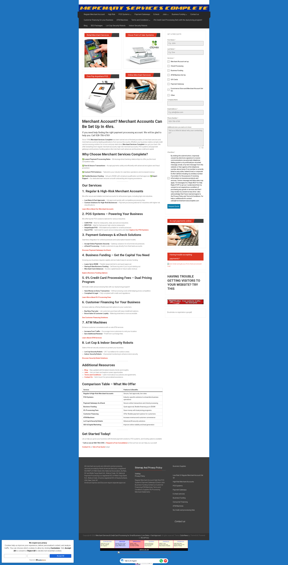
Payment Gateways (142, 14)
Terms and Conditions (139, 20)
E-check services (179, 494)
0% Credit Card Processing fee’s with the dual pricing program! (178, 20)
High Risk (111, 14)
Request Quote (174, 206)
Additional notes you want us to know (179, 127)
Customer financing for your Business (98, 20)
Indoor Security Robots (138, 26)
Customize (15, 556)
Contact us (194, 14)
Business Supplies (179, 466)
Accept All (60, 556)
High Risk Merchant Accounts (183, 482)
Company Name (172, 100)
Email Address (172, 109)
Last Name (171, 49)
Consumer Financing (180, 502)
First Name (171, 40)
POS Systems (124, 14)
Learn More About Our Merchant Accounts (98, 209)
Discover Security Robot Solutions (95, 358)
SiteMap (138, 474)
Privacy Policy (140, 476)
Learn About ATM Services (92, 338)
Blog (85, 26)
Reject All (38, 556)
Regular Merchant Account (94, 14)
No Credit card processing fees (184, 510)
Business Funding (178, 14)
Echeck (156, 14)
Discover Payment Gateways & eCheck (96, 250)
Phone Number (172, 118)
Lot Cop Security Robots (115, 26)
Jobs (165, 14)
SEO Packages (97, 26)
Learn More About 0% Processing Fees (96, 297)
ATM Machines (122, 20)
